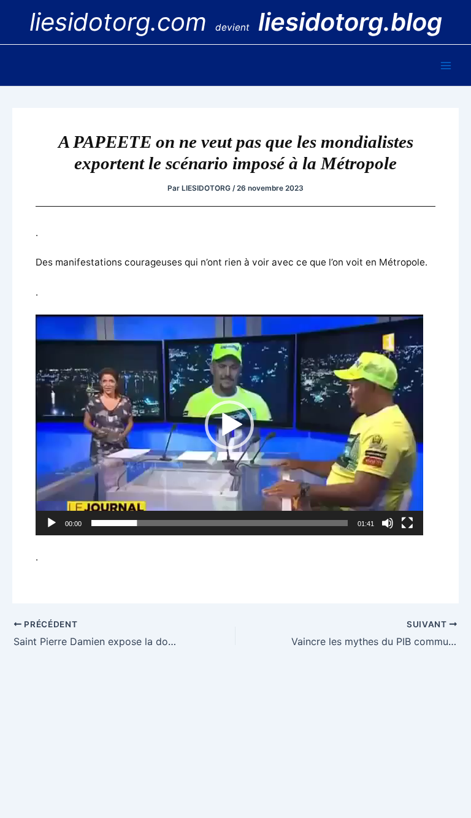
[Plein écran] (407, 523)
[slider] (219, 523)
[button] (229, 424)
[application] (229, 425)
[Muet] (387, 523)
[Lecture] (51, 523)
